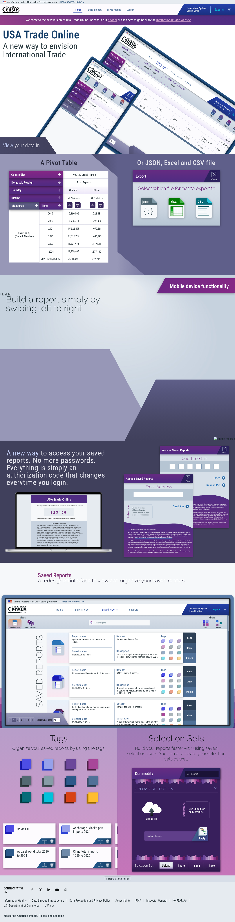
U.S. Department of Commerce (21, 905)
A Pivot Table (58, 162)
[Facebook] (32, 890)
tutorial (112, 20)
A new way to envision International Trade (40, 50)
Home (78, 9)
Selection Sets (176, 738)
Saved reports (114, 9)
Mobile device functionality (199, 286)
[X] (40, 890)
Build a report (95, 9)
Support (130, 9)
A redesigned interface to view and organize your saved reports (111, 580)
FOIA (138, 900)
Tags (59, 738)
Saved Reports (55, 575)
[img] (11, 9)
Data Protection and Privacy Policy (89, 900)
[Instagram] (66, 890)
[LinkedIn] (49, 890)
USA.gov (49, 905)
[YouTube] (57, 890)
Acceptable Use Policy (117, 878)
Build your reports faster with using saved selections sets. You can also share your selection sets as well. (176, 754)
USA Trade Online (41, 34)
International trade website (173, 20)
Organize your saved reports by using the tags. (58, 748)
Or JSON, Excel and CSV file (176, 162)
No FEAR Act (179, 900)
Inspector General (156, 900)
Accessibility (122, 900)
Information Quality (15, 900)
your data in (21, 145)
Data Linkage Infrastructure (48, 900)
